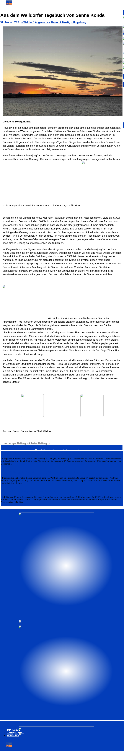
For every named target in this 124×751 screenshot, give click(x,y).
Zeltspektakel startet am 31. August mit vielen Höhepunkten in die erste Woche (54, 453)
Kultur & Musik (60, 22)
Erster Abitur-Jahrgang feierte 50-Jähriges (30, 491)
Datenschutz (15, 732)
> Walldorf (27, 22)
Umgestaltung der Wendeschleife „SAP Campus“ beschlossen (42, 472)
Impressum (14, 730)
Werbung (13, 735)
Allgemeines (42, 22)
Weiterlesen (6, 466)
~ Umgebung (78, 22)
